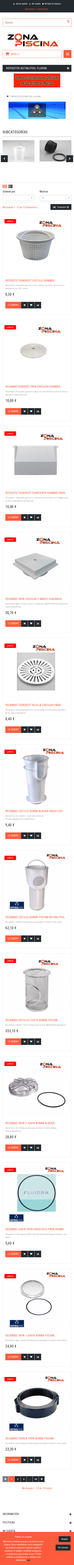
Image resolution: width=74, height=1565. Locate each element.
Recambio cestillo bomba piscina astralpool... (35, 917)
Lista (10, 186)
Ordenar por (9, 191)
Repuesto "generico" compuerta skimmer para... (36, 493)
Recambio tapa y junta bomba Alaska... (30, 1123)
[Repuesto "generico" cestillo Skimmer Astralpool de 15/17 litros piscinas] (37, 245)
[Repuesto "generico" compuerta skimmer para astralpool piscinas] (37, 457)
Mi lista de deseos (53, 3)
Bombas (18, 151)
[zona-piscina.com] (37, 39)
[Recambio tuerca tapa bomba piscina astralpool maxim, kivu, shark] (37, 1403)
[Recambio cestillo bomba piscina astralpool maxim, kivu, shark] (37, 882)
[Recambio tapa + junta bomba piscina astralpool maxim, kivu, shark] (37, 1300)
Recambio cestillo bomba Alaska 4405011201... (34, 811)
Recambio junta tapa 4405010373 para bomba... (35, 1229)
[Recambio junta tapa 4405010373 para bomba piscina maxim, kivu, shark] (37, 1194)
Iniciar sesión (21, 3)
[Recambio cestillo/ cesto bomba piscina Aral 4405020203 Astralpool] (37, 985)
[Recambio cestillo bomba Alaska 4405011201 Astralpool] (37, 776)
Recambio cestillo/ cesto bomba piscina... (32, 1020)
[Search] (68, 22)
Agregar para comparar (38, 305)
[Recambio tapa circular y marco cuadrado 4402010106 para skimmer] (37, 564)
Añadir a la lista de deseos (31, 305)
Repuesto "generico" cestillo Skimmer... (30, 280)
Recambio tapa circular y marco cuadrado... (34, 599)
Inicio (7, 96)
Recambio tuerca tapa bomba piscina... (30, 1438)
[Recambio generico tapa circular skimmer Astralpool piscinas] (37, 351)
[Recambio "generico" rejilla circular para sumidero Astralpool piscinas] (37, 670)
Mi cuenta (35, 3)
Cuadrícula (5, 186)
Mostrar (44, 191)
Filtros (55, 150)
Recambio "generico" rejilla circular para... (33, 705)
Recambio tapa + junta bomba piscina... (30, 1335)
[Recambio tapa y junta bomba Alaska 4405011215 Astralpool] (37, 1088)
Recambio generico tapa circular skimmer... (33, 386)
